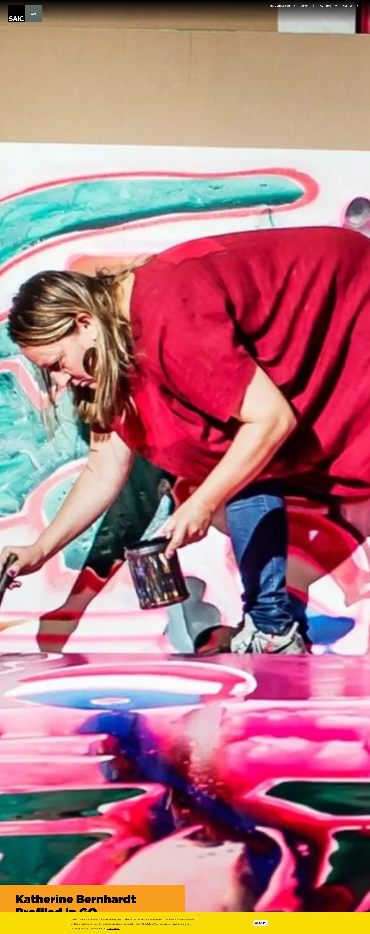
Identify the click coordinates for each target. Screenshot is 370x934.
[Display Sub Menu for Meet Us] (355, 6)
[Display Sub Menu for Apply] (311, 6)
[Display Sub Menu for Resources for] (293, 6)
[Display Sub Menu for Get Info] (334, 6)
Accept (261, 923)
